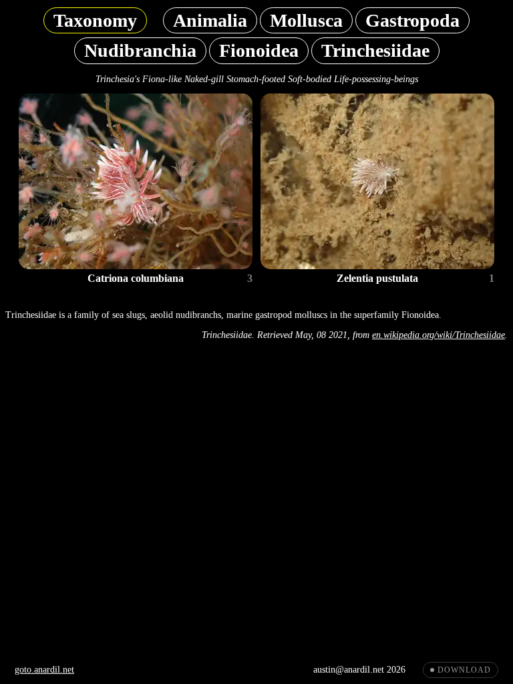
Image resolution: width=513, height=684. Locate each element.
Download (465, 670)
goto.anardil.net (44, 670)
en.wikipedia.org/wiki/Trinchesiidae (438, 335)
